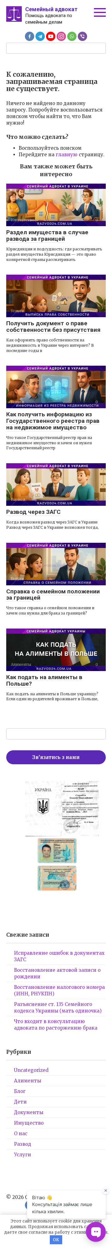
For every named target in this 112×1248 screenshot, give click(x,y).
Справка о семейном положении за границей (53, 594)
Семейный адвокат (51, 9)
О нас (20, 1133)
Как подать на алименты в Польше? (44, 680)
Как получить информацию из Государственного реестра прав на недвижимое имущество (53, 421)
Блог (20, 1091)
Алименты (27, 1081)
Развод (22, 1144)
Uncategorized (31, 1070)
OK (56, 1239)
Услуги (22, 1155)
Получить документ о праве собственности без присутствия (53, 326)
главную (66, 155)
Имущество (29, 1123)
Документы (28, 1112)
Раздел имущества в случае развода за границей (47, 235)
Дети (20, 1102)
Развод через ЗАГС (33, 511)
